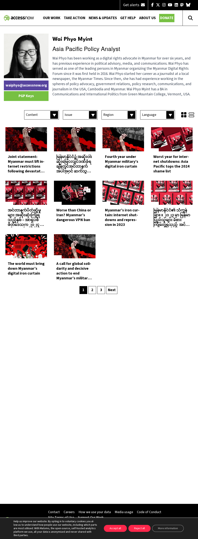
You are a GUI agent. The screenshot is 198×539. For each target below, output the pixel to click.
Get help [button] (128, 18)
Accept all (115, 528)
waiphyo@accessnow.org (26, 85)
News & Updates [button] (103, 18)
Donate (166, 18)
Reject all (139, 528)
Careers (69, 512)
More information (168, 528)
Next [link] (112, 290)
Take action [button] (74, 18)
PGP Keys (26, 96)
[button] (41, 114)
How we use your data (95, 512)
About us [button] (147, 18)
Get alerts (131, 5)
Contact (54, 512)
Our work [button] (51, 18)
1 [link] (83, 290)
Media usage (124, 512)
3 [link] (101, 290)
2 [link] (92, 290)
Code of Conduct (149, 512)
